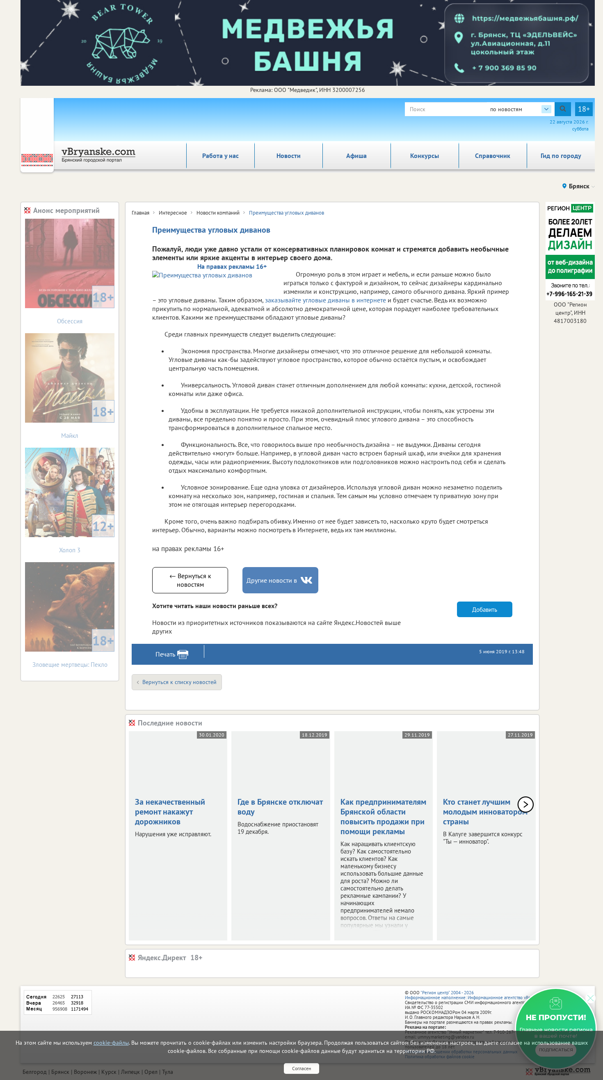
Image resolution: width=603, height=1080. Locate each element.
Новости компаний (218, 212)
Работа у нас (220, 155)
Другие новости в (272, 580)
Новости (288, 155)
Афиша (356, 155)
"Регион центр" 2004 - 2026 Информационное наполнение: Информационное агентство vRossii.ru (473, 995)
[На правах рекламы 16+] (213, 274)
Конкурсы (424, 155)
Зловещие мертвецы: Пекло (73, 650)
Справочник (492, 155)
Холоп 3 (86, 535)
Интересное (173, 212)
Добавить (484, 609)
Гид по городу (561, 155)
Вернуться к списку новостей (179, 682)
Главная (140, 212)
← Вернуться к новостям (190, 580)
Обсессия (85, 306)
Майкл (87, 421)
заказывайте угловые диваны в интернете (325, 300)
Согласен (301, 1068)
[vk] (307, 580)
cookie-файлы (111, 1042)
